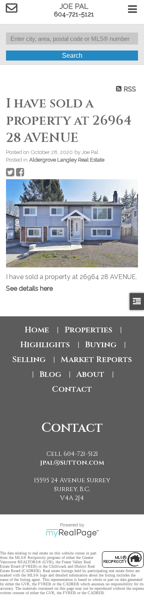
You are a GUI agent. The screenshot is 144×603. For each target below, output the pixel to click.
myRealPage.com (72, 533)
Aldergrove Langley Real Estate (66, 159)
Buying (100, 344)
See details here (29, 288)
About (90, 374)
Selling (29, 359)
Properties (88, 329)
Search (72, 55)
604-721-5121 (74, 14)
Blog (50, 374)
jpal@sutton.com (72, 462)
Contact (72, 389)
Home (37, 329)
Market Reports (96, 359)
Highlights (45, 344)
